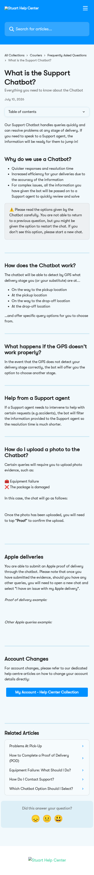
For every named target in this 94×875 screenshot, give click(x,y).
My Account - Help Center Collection (47, 692)
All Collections (14, 55)
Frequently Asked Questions (66, 55)
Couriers (36, 55)
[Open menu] (85, 8)
